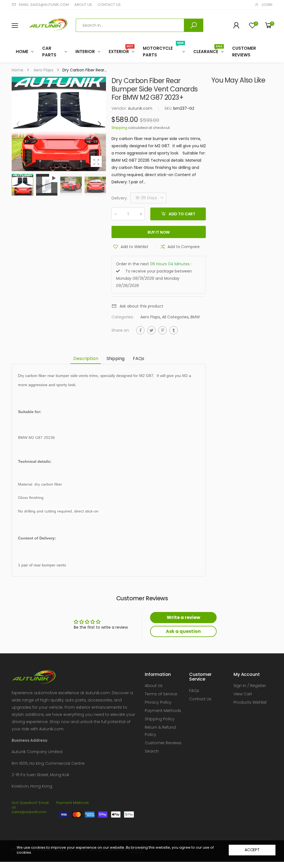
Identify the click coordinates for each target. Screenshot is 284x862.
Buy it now (159, 232)
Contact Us (200, 699)
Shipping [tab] (115, 358)
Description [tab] (85, 358)
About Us (154, 685)
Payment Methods (163, 710)
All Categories (175, 317)
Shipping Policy (159, 719)
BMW (195, 317)
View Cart (243, 694)
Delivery (119, 198)
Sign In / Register (250, 685)
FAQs (194, 690)
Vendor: (119, 108)
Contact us (109, 4)
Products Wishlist (250, 702)
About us (83, 4)
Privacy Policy (158, 702)
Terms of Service (161, 694)
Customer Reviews (163, 743)
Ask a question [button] (183, 631)
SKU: (168, 108)
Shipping (119, 127)
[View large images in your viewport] (96, 161)
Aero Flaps (150, 317)
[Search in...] (193, 25)
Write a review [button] (183, 617)
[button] (99, 124)
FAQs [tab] (138, 358)
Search (152, 751)
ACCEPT (252, 850)
